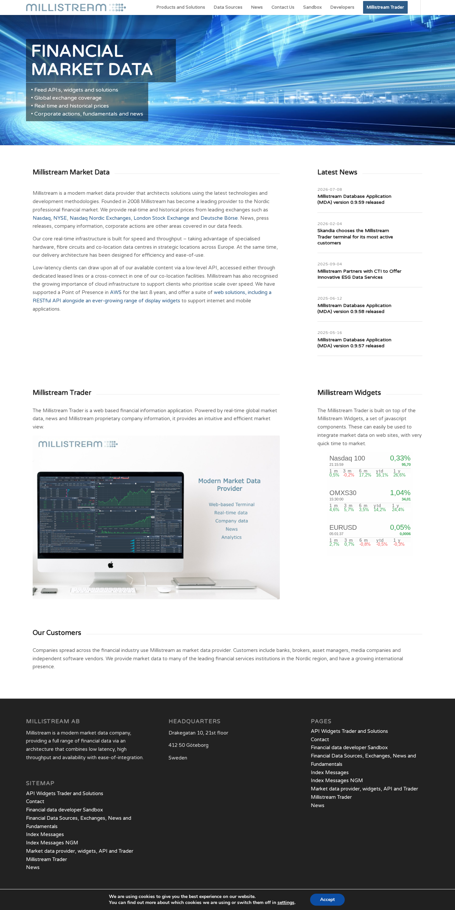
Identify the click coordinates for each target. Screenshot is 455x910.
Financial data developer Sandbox (64, 810)
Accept (327, 899)
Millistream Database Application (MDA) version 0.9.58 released (354, 308)
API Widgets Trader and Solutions (64, 793)
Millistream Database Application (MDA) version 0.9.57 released (354, 343)
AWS (116, 292)
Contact (35, 801)
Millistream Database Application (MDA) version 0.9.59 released (354, 199)
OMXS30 (342, 492)
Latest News (337, 172)
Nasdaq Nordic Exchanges (100, 218)
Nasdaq (42, 218)
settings (285, 903)
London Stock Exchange (162, 218)
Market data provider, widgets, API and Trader (79, 851)
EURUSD (343, 527)
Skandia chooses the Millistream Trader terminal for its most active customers (355, 236)
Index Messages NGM (52, 843)
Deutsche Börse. (220, 218)
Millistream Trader (62, 393)
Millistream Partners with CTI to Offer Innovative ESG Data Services (359, 274)
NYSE (60, 218)
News (33, 867)
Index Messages (45, 834)
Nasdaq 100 (347, 458)
